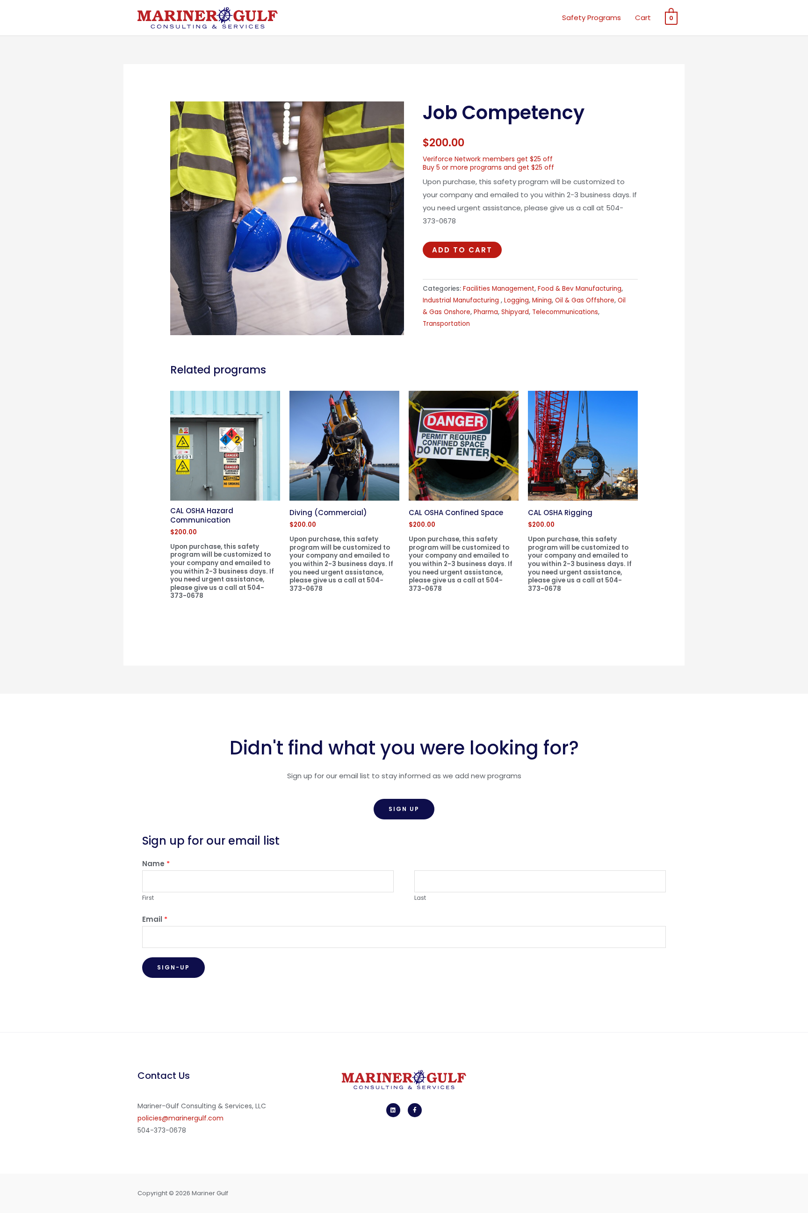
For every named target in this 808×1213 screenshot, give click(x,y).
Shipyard (515, 312)
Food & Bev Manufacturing (579, 288)
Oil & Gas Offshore (584, 300)
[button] (404, 809)
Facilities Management (498, 288)
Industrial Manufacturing (462, 300)
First (148, 898)
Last (420, 898)
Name (156, 863)
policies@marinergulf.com (180, 1118)
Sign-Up (173, 967)
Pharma (486, 312)
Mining (542, 300)
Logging (516, 300)
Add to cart (462, 250)
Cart (643, 17)
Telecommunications (565, 312)
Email (154, 919)
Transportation (446, 323)
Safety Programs (591, 17)
